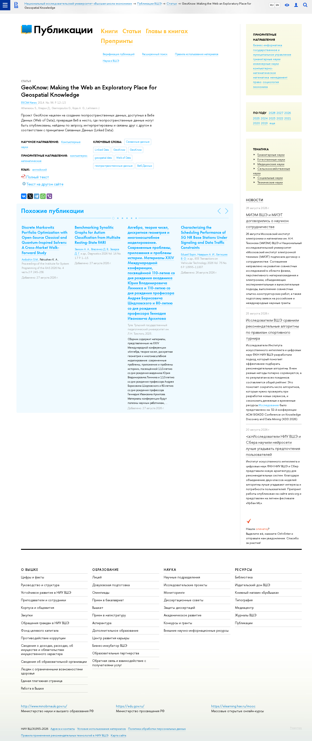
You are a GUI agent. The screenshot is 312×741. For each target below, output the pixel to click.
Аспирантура (101, 623)
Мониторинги (174, 592)
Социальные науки (270, 178)
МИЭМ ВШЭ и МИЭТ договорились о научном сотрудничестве (267, 220)
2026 (287, 113)
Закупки (27, 615)
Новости (254, 200)
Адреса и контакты (62, 729)
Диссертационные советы (183, 600)
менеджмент (279, 77)
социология (271, 82)
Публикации (63, 29)
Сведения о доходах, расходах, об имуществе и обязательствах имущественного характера (47, 649)
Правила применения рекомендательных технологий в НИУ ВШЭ (64, 735)
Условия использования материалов (101, 729)
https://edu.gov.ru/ (130, 706)
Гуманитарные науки (271, 155)
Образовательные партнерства (115, 653)
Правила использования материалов (196, 54)
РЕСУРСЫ (243, 569)
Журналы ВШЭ (245, 615)
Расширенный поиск (154, 54)
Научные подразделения (182, 577)
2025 (256, 118)
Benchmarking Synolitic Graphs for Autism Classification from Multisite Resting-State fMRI (97, 235)
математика (261, 77)
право (257, 82)
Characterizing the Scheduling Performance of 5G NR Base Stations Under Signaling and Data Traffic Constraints (204, 237)
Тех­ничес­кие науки (270, 182)
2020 (256, 123)
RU (272, 5)
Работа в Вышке (32, 688)
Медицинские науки (270, 164)
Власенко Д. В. (100, 249)
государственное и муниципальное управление (272, 52)
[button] (113, 218)
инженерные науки (266, 64)
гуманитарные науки (266, 59)
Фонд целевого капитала (39, 630)
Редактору (296, 727)
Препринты (117, 41)
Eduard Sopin (188, 254)
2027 (280, 113)
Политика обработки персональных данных (157, 729)
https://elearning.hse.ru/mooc (233, 706)
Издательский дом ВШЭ (252, 585)
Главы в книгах (167, 31)
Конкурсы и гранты (178, 623)
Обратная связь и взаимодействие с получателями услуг (119, 662)
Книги (109, 31)
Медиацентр (244, 607)
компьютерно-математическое (264, 70)
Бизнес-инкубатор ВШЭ (109, 645)
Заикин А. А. (82, 249)
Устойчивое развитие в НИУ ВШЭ (46, 592)
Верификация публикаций (119, 54)
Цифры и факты (32, 577)
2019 (264, 123)
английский (39, 170)
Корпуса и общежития (37, 607)
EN (277, 5)
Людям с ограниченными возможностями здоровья (52, 671)
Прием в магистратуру (109, 615)
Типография (244, 600)
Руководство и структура (40, 585)
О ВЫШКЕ (29, 569)
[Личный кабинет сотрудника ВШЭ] (296, 5)
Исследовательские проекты (185, 585)
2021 (287, 118)
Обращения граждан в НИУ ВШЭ (45, 623)
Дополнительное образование (115, 630)
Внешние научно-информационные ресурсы (196, 630)
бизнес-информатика (267, 45)
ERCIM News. (29, 103)
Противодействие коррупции (43, 638)
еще (272, 123)
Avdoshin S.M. (30, 259)
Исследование (269, 405)
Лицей (97, 577)
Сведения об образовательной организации (54, 661)
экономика (260, 87)
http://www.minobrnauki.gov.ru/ (44, 706)
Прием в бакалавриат (108, 600)
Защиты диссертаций (179, 607)
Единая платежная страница (41, 681)
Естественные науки (271, 159)
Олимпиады (100, 592)
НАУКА (170, 569)
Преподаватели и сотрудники (43, 600)
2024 (264, 118)
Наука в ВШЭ (111, 61)
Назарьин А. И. (206, 254)
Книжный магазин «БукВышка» (257, 592)
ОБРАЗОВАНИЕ (105, 569)
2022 (280, 118)
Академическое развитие (182, 615)
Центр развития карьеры (110, 638)
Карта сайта (118, 735)
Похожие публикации (52, 211)
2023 (272, 118)
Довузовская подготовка (111, 585)
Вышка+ (97, 607)
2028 (272, 113)
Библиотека (244, 577)
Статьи (131, 31)
